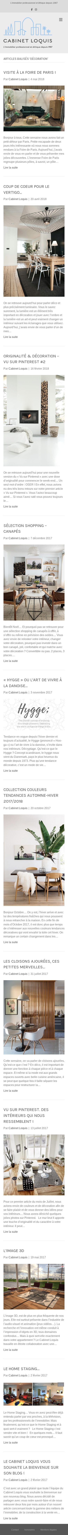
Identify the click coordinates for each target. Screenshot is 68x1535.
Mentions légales (48, 1530)
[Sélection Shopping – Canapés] (34, 582)
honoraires (29, 1530)
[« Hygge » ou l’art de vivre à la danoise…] (34, 714)
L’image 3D (13, 1250)
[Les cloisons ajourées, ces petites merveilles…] (34, 1017)
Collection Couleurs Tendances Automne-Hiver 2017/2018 (30, 795)
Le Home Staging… (21, 1368)
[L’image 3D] (34, 1286)
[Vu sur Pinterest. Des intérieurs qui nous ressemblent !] (34, 1164)
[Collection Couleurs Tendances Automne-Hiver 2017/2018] (34, 859)
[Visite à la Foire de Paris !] (34, 108)
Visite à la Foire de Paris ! (29, 72)
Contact (15, 1530)
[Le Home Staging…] (34, 1393)
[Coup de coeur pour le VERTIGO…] (34, 250)
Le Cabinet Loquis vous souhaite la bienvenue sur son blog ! (31, 1467)
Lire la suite (10, 167)
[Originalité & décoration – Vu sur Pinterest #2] (34, 420)
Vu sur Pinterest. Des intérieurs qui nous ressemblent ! (26, 1115)
